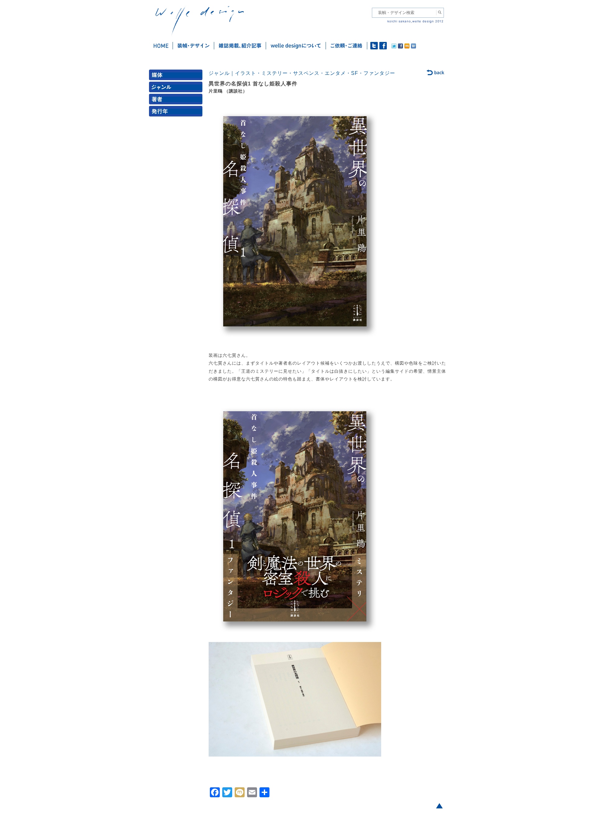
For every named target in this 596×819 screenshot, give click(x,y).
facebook (383, 45)
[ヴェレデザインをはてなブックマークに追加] (413, 46)
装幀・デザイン (193, 45)
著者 (176, 100)
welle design (199, 21)
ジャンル (176, 88)
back (436, 73)
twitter (374, 45)
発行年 (176, 112)
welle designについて (296, 45)
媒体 (176, 76)
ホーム (161, 45)
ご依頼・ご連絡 (346, 45)
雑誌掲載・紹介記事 (240, 45)
